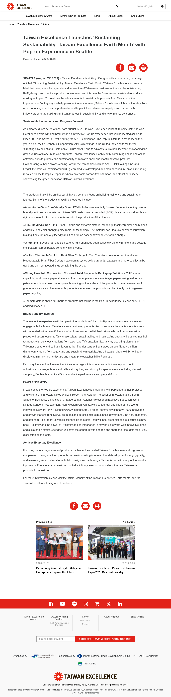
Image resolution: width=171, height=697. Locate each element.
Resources (105, 685)
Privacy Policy (80, 685)
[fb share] (120, 67)
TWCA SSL (89, 663)
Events (85, 624)
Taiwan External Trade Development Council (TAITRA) (112, 655)
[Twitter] (108, 604)
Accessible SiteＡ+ (119, 685)
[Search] (117, 6)
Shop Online (137, 15)
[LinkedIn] (120, 604)
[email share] (132, 67)
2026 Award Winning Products (59, 624)
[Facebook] (51, 604)
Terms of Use (67, 685)
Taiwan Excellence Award (38, 15)
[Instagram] (86, 604)
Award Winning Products (73, 15)
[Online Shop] (97, 604)
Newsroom (34, 24)
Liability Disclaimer (51, 685)
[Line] (74, 604)
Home (11, 24)
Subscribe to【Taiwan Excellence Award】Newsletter (104, 639)
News (97, 15)
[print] (143, 67)
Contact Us (93, 685)
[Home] (19, 6)
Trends (21, 24)
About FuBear (116, 15)
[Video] (62, 604)
